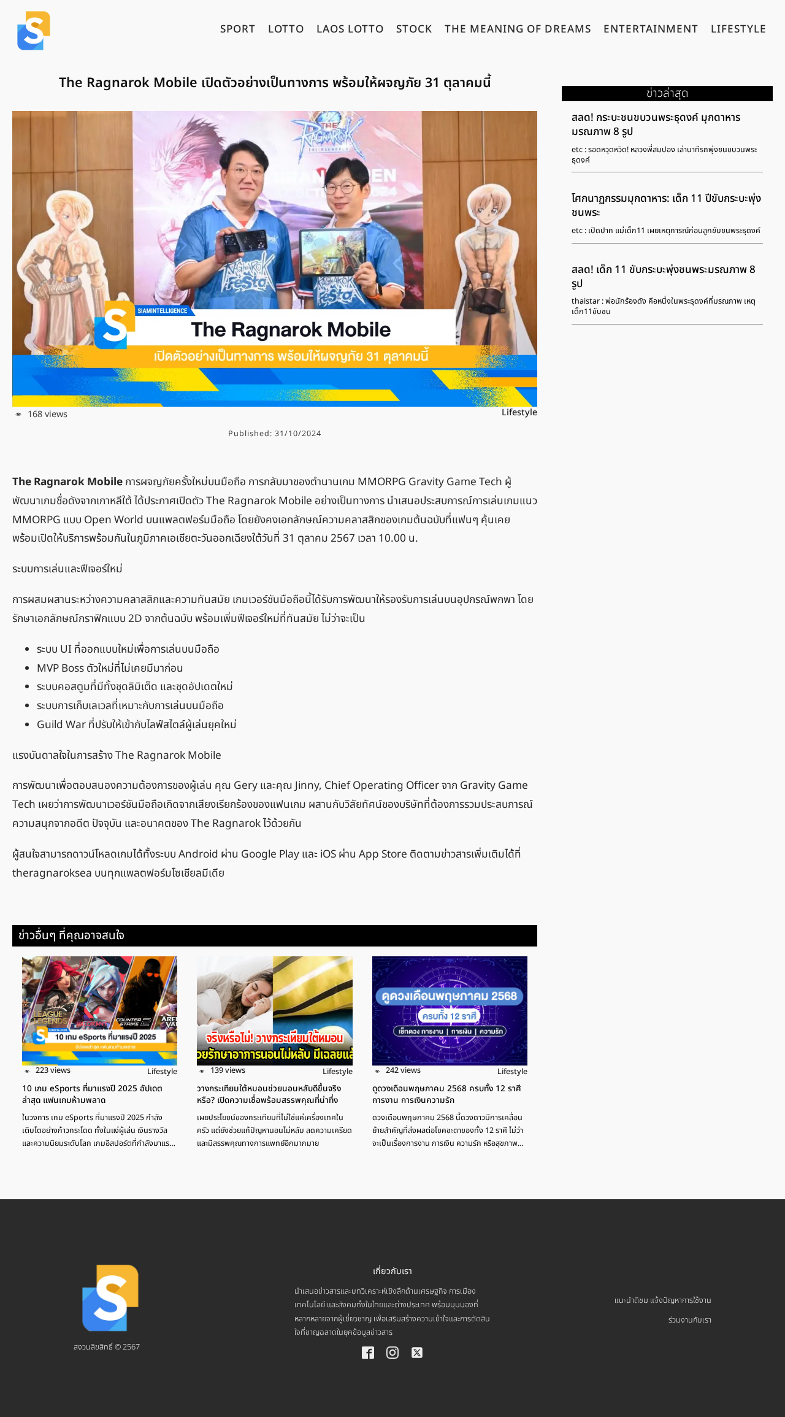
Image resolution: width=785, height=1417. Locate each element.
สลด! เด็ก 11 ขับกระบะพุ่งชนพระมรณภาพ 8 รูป (664, 277)
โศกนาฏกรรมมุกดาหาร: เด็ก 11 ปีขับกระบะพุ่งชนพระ (666, 206)
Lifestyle (519, 412)
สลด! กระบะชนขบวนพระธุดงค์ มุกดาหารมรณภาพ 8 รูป (656, 125)
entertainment (651, 30)
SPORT (238, 30)
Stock (414, 30)
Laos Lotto (350, 30)
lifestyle (739, 30)
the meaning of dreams (518, 30)
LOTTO (286, 30)
